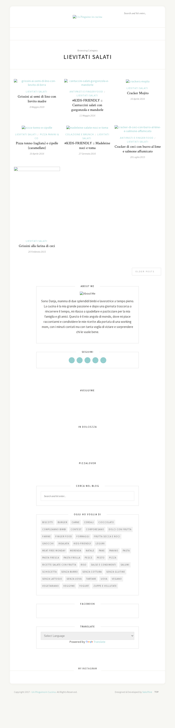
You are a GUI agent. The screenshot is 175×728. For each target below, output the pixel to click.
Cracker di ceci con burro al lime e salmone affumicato (138, 149)
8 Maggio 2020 (37, 107)
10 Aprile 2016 (37, 153)
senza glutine (115, 571)
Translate (99, 642)
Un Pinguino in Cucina (44, 692)
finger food (63, 536)
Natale (90, 550)
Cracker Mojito (138, 93)
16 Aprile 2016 (137, 98)
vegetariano (50, 585)
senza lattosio (52, 578)
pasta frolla (72, 557)
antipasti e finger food (86, 91)
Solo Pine (147, 692)
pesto (101, 557)
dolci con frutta (120, 529)
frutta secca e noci (107, 536)
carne (76, 522)
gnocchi (48, 543)
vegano (117, 578)
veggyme (69, 585)
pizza (112, 557)
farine (46, 536)
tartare (91, 578)
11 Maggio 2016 (87, 115)
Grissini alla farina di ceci (37, 246)
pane (102, 550)
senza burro (69, 571)
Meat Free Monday (54, 550)
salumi (125, 564)
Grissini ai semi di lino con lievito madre (37, 99)
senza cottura (92, 571)
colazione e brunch (79, 134)
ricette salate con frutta (59, 564)
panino (113, 550)
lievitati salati (36, 91)
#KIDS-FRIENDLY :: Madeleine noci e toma (87, 145)
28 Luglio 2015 (137, 157)
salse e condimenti (103, 564)
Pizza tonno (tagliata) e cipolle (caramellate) (37, 145)
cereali (89, 522)
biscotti (47, 522)
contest (76, 529)
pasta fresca (50, 557)
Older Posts (146, 271)
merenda (75, 550)
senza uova (74, 578)
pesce (88, 557)
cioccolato (106, 522)
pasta (126, 550)
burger (62, 522)
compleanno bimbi (54, 529)
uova (104, 578)
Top (157, 692)
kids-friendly (82, 543)
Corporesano (95, 529)
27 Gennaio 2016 (87, 153)
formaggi (82, 536)
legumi (100, 543)
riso (83, 564)
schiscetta (49, 571)
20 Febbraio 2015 (37, 251)
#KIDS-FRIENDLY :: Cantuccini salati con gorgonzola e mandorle (87, 105)
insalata (63, 543)
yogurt (84, 585)
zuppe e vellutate (105, 585)
